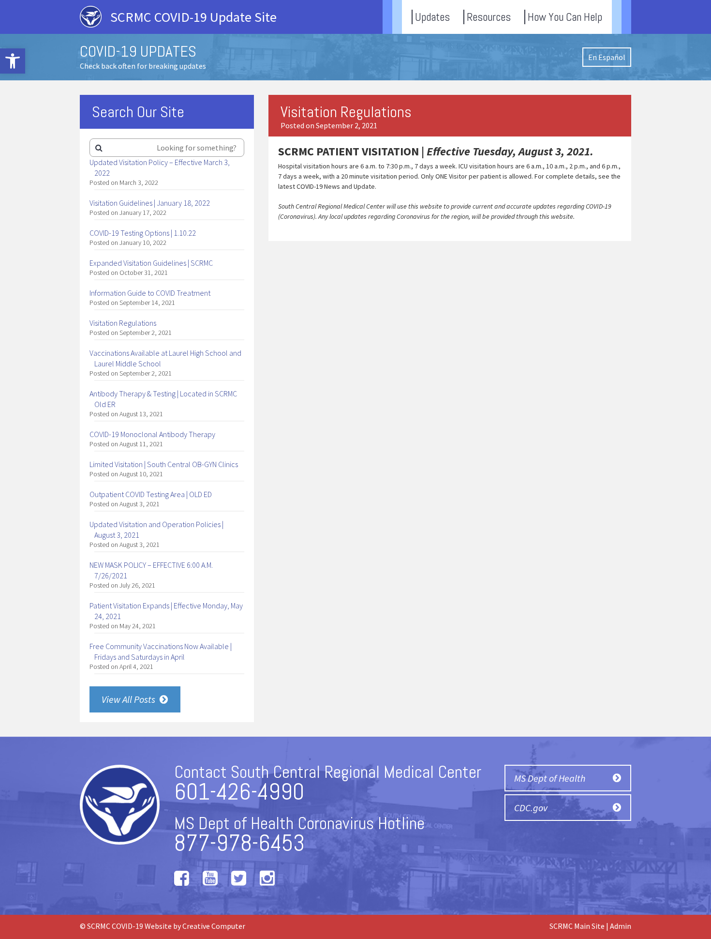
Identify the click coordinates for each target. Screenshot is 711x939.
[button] (12, 61)
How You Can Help (565, 17)
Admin (620, 926)
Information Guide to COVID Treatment (149, 293)
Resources (489, 17)
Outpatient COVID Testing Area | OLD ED (150, 494)
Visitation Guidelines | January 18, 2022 (149, 203)
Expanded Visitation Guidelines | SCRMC (151, 263)
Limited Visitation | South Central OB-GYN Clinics (163, 464)
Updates (432, 17)
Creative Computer (213, 926)
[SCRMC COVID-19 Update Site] (183, 30)
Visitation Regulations (122, 323)
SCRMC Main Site (577, 926)
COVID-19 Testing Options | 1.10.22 (142, 233)
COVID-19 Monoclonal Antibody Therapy (152, 434)
